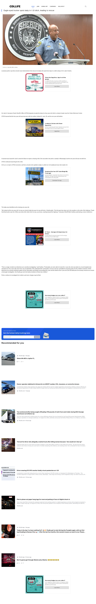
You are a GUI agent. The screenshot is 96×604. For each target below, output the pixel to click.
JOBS (38, 6)
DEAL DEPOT (61, 6)
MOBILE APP (44, 6)
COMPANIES (53, 6)
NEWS (33, 6)
